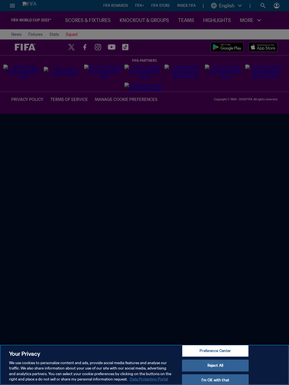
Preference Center (215, 351)
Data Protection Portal (149, 379)
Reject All (215, 365)
